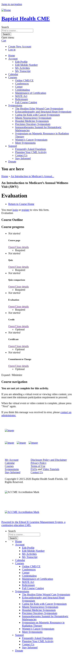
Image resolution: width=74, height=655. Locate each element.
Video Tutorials (51, 469)
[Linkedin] (33, 442)
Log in (11, 49)
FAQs (34, 469)
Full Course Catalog (26, 102)
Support (12, 145)
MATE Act (21, 96)
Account (13, 58)
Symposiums (15, 105)
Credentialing (22, 89)
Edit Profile (21, 61)
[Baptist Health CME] (9, 430)
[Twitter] (21, 442)
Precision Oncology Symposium (32, 124)
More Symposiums (25, 142)
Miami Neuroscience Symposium (33, 117)
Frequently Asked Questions (30, 149)
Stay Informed (23, 158)
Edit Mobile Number (26, 64)
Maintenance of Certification (30, 92)
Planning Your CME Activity (31, 152)
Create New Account (19, 46)
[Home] (6, 10)
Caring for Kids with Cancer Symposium (37, 114)
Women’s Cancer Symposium (31, 139)
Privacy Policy (38, 462)
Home (11, 55)
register (25, 209)
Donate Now (59, 430)
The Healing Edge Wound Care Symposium (39, 108)
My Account (11, 459)
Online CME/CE (24, 80)
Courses (12, 77)
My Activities (22, 68)
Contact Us (21, 155)
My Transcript (22, 71)
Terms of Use (38, 466)
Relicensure (21, 99)
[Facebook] (9, 442)
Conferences (22, 83)
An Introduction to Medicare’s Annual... (32, 176)
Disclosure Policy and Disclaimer (49, 459)
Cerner (19, 86)
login (15, 209)
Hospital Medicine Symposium (32, 121)
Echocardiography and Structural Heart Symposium (43, 111)
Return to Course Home (21, 204)
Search (5, 27)
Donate (12, 161)
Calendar (13, 74)
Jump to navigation (11, 4)
